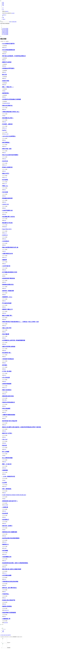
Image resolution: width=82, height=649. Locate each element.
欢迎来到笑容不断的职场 (8, 278)
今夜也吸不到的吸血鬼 (8, 358)
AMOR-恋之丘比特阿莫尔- (9, 136)
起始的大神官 (5, 80)
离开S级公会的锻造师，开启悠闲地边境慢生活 (14, 56)
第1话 (5, 152)
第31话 (5, 288)
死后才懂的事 (5, 334)
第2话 (5, 140)
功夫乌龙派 (5, 192)
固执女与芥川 (5, 173)
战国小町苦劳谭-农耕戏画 (8, 346)
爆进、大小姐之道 (6, 464)
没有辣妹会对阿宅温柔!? (8, 68)
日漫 (3, 5)
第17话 (5, 560)
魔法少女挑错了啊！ (7, 315)
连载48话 (5, 226)
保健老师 (4, 259)
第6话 (5, 517)
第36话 (5, 220)
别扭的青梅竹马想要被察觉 (9, 612)
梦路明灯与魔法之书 (7, 309)
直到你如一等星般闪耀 (8, 290)
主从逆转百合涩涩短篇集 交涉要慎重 (11, 99)
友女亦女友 (5, 161)
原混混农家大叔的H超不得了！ (10, 501)
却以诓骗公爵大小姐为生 (8, 216)
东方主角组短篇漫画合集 (8, 49)
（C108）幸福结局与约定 (8, 476)
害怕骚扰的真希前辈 (7, 198)
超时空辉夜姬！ (6, 142)
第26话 (5, 84)
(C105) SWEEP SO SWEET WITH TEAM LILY (14, 494)
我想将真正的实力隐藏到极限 (9, 532)
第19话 (5, 412)
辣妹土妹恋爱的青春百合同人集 (10, 247)
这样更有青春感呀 (6, 383)
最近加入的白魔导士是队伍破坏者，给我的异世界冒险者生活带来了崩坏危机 (21, 427)
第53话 (5, 282)
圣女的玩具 (5, 513)
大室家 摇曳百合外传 (7, 253)
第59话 (5, 121)
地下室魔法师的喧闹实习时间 (9, 272)
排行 (3, 4)
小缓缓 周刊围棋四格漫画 (8, 414)
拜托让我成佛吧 (6, 408)
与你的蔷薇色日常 (6, 556)
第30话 (5, 53)
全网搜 (15, 21)
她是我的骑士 (5, 93)
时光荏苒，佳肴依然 (7, 124)
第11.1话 (5, 177)
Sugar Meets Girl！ (7, 229)
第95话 (5, 523)
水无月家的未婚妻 (6, 575)
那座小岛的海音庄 (6, 389)
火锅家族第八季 (6, 618)
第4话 (5, 189)
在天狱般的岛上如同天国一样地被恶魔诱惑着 (13, 340)
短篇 (4, 90)
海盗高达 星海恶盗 (7, 606)
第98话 (5, 443)
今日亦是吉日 (5, 241)
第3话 (5, 59)
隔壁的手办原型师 (6, 62)
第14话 (5, 202)
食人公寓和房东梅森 (7, 457)
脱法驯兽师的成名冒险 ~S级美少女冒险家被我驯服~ (15, 563)
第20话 (5, 269)
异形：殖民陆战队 (6, 488)
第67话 (5, 78)
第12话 (5, 158)
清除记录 (6, 11)
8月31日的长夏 (6, 377)
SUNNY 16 (4, 235)
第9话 (5, 294)
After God (4, 439)
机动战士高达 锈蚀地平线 (8, 600)
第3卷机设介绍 (6, 610)
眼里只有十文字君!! (7, 433)
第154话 (5, 486)
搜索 (10, 21)
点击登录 (12, 13)
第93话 (5, 72)
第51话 (5, 579)
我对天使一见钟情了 (7, 525)
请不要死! (4, 365)
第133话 (5, 47)
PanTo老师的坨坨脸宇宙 (8, 43)
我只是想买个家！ (6, 352)
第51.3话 (5, 387)
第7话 (5, 251)
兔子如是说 (5, 179)
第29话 (5, 461)
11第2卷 (5, 548)
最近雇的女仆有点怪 (7, 222)
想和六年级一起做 (6, 148)
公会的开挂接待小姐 (7, 210)
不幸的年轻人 (5, 594)
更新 (3, 3)
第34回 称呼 (6, 622)
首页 (3, 2)
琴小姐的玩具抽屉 (6, 303)
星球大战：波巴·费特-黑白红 (9, 587)
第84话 (5, 381)
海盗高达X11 (5, 544)
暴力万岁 (4, 74)
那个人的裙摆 (5, 451)
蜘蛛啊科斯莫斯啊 (7, 103)
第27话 (5, 393)
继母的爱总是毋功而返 (8, 396)
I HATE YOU (5, 204)
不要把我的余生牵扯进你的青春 (10, 581)
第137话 (5, 257)
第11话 (5, 375)
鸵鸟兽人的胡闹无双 (7, 167)
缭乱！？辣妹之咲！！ (8, 87)
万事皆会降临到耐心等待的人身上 (10, 111)
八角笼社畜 (5, 507)
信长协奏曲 (5, 550)
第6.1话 (5, 146)
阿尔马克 (4, 445)
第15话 (5, 109)
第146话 (5, 554)
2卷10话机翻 (6, 504)
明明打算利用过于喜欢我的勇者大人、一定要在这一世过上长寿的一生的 (20, 321)
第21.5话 (5, 183)
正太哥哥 (4, 482)
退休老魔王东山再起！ (8, 118)
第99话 (5, 319)
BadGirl (4, 130)
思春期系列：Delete (7, 297)
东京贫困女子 (5, 519)
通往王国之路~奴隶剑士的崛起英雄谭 (11, 569)
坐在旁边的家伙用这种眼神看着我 (10, 538)
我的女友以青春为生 (7, 105)
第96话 (5, 350)
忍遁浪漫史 (5, 470)
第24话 (5, 214)
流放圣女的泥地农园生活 (8, 402)
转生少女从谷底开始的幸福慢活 (10, 154)
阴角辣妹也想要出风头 (8, 284)
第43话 (5, 344)
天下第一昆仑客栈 (6, 371)
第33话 (5, 449)
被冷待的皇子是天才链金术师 (9, 420)
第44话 (5, 511)
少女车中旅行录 (6, 266)
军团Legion (5, 185)
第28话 (5, 585)
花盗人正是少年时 (6, 328)
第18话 (5, 313)
